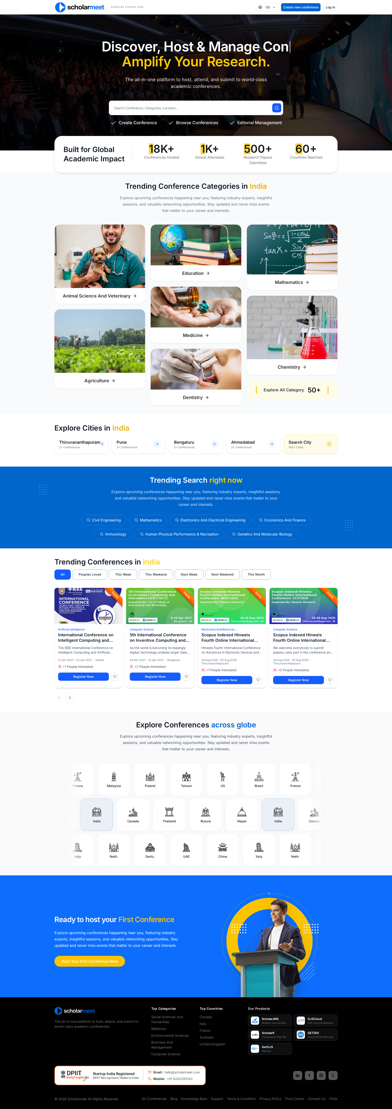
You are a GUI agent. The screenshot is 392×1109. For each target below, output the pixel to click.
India (151, 561)
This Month (256, 574)
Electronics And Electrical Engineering (219, 629)
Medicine (158, 1029)
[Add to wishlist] (115, 677)
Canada (206, 1017)
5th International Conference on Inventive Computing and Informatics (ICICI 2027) (158, 637)
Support (217, 1099)
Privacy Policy (270, 1099)
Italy (203, 1024)
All (63, 574)
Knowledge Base (194, 1099)
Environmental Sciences (170, 1035)
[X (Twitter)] (333, 1075)
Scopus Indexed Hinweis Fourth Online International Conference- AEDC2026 (227, 637)
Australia (206, 1037)
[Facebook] (309, 1075)
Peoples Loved (90, 574)
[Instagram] (321, 1075)
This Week (123, 574)
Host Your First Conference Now (90, 961)
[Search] (276, 107)
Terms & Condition (241, 1099)
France (205, 1030)
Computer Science (142, 629)
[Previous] (59, 697)
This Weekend (156, 574)
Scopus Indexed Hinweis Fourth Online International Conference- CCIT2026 (299, 637)
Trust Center (294, 1099)
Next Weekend (222, 574)
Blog (173, 1099)
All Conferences (154, 1099)
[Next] (69, 697)
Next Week (189, 574)
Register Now (83, 676)
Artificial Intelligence (71, 629)
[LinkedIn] (297, 1075)
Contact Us (317, 1099)
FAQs (333, 1099)
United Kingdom (212, 1044)
